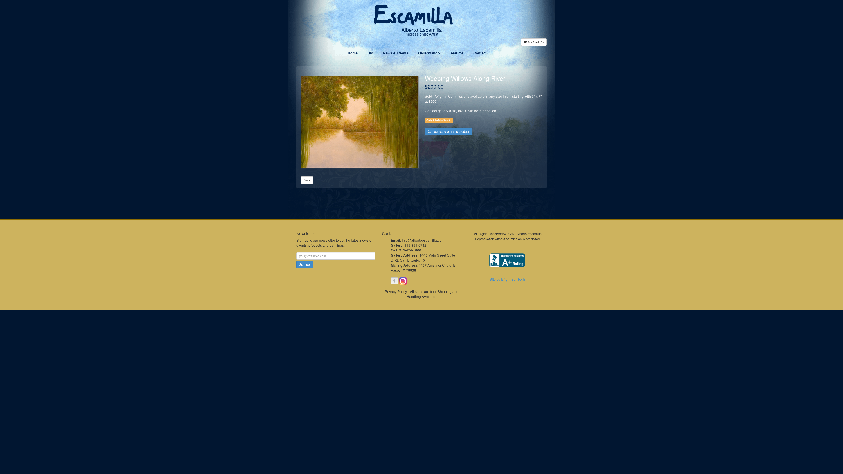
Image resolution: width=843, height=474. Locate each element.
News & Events (395, 53)
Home (353, 53)
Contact (479, 53)
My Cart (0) (535, 42)
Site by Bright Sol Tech (507, 279)
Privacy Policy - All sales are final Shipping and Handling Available (421, 294)
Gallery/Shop (429, 53)
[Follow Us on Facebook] (394, 281)
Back (307, 180)
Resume (456, 53)
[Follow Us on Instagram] (403, 281)
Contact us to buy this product (448, 131)
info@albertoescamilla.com (423, 240)
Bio (370, 53)
